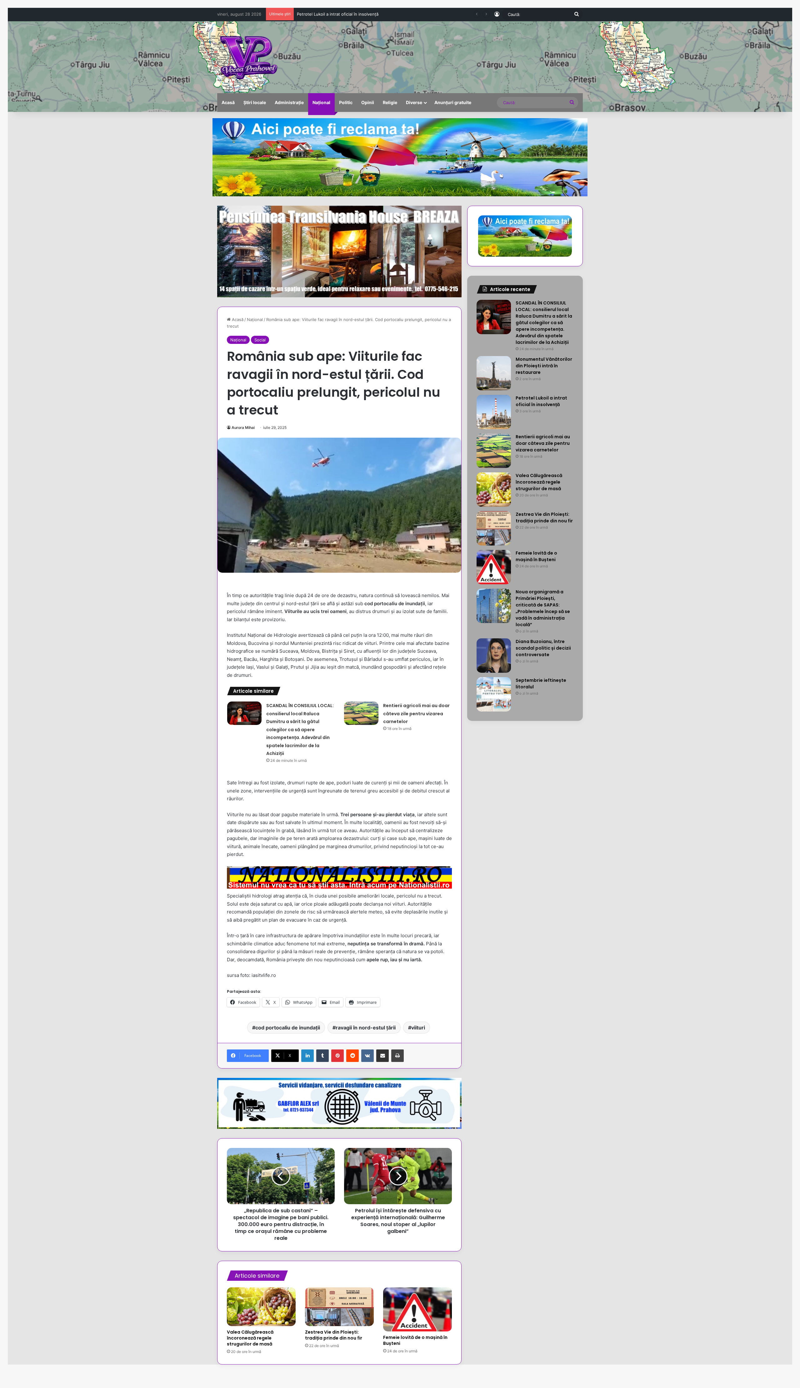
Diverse (414, 102)
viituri (418, 1027)
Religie (390, 102)
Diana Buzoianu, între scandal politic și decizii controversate (543, 648)
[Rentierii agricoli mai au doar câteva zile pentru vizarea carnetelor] (361, 713)
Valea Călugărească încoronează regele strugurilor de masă (250, 1338)
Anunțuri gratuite (452, 102)
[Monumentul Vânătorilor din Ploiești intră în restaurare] (494, 373)
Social (260, 339)
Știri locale (254, 102)
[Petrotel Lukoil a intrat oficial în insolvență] (494, 412)
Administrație (289, 102)
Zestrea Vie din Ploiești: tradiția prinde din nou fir (333, 1335)
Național (321, 102)
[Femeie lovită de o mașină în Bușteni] (417, 1309)
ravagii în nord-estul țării (366, 1027)
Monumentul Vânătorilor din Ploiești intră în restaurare (544, 365)
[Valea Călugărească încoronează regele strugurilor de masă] (261, 1306)
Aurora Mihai (243, 427)
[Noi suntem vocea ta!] (247, 57)
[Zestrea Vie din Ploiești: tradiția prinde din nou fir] (339, 1306)
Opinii (367, 102)
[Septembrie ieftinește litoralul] (494, 694)
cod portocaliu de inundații (287, 1027)
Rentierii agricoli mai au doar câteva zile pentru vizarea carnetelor (360, 14)
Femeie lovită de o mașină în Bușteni (415, 1340)
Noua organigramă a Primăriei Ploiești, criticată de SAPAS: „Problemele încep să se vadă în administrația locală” (543, 608)
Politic (345, 102)
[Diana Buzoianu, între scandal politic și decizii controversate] (494, 655)
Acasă (228, 102)
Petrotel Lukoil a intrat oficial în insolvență (541, 401)
